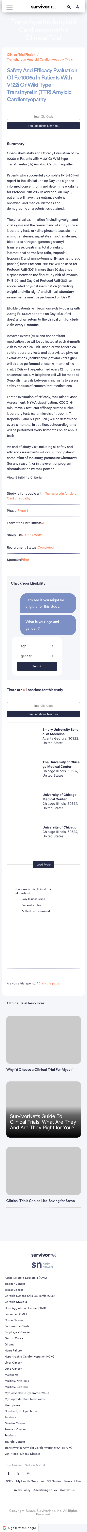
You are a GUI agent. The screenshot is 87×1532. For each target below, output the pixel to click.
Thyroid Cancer (15, 1441)
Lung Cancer (13, 1368)
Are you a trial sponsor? (33, 983)
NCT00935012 (31, 535)
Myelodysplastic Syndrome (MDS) (27, 1393)
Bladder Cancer (15, 1283)
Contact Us (67, 1490)
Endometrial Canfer (18, 1326)
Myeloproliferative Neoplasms (25, 1399)
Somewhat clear (32, 905)
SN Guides (54, 1481)
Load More (43, 864)
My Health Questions (30, 1481)
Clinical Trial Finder (21, 54)
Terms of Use (72, 1481)
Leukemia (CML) (16, 1314)
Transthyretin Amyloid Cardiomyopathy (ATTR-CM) (38, 1447)
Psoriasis (10, 1417)
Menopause (12, 1405)
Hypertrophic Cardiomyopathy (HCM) (29, 1356)
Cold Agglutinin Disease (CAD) (25, 1308)
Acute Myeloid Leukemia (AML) (26, 1277)
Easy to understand (33, 899)
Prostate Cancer (15, 1429)
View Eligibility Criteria (24, 477)
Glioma (9, 1344)
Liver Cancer (13, 1362)
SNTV (10, 1481)
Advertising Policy (45, 1490)
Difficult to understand (36, 911)
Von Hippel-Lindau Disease (22, 1454)
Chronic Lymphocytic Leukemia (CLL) (30, 1296)
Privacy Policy (22, 1490)
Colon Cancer (14, 1320)
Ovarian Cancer (15, 1423)
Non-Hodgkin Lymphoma (21, 1411)
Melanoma (12, 1375)
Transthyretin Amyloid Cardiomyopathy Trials (39, 59)
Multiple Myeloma (17, 1381)
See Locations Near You (43, 125)
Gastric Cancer (14, 1338)
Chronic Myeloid (16, 1302)
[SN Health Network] (43, 1265)
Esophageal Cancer (17, 1332)
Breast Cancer (14, 1290)
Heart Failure (13, 1350)
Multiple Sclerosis (17, 1387)
